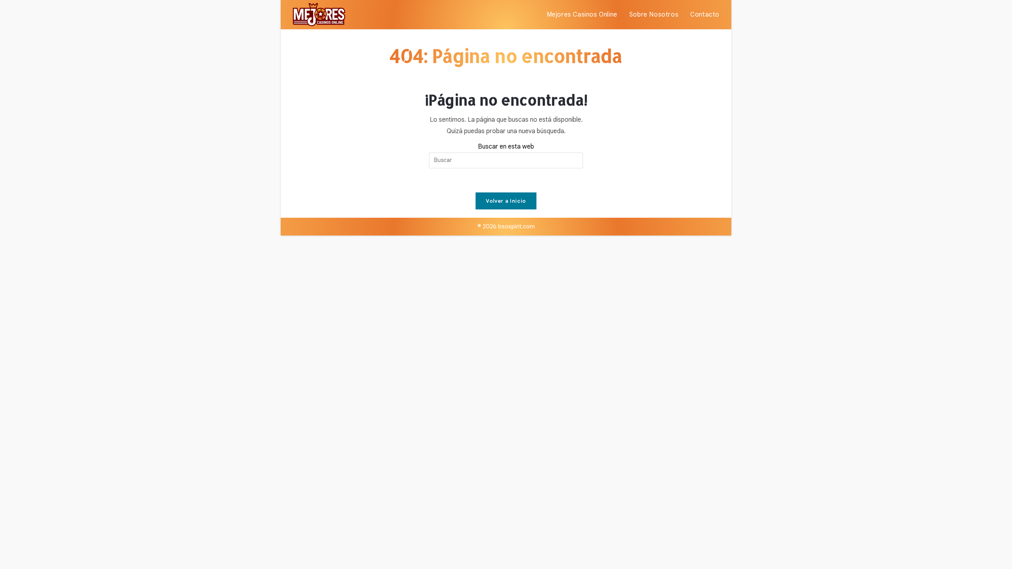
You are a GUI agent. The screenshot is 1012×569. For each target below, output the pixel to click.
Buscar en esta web (506, 147)
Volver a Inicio (506, 201)
